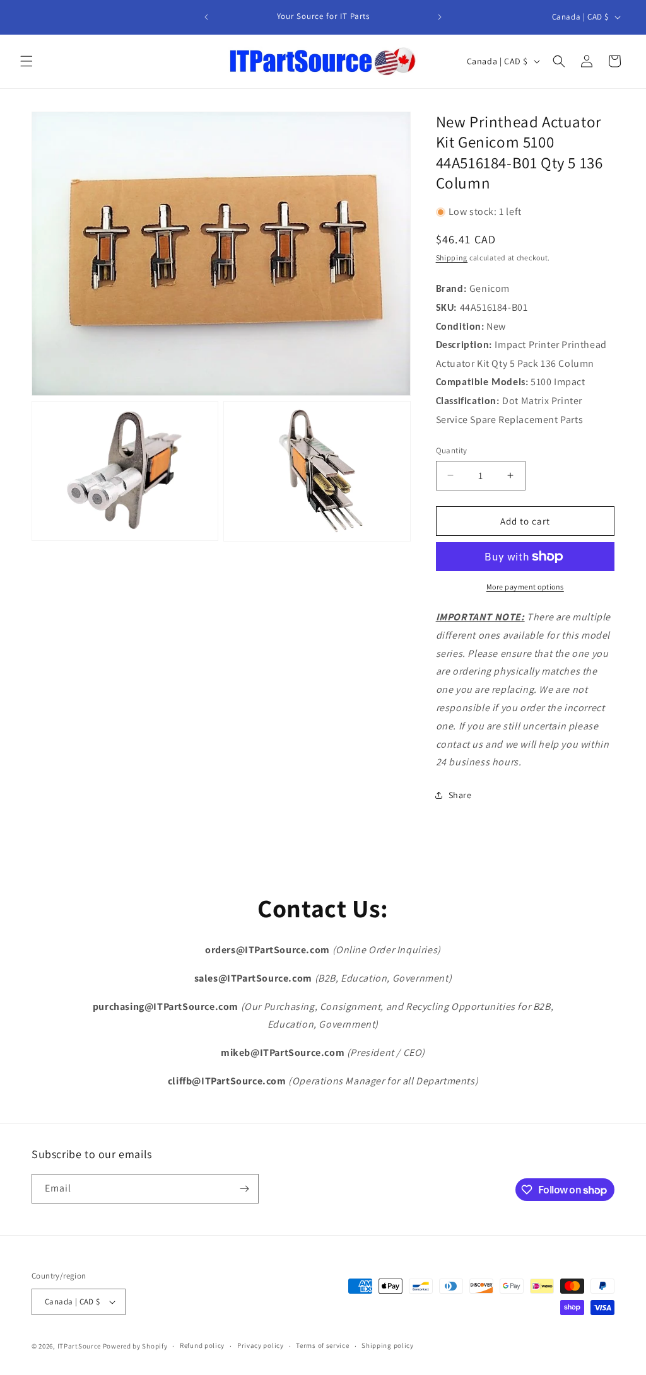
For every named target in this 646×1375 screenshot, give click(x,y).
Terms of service (322, 1345)
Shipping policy (387, 1345)
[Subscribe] (244, 1189)
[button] (26, 61)
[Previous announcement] (206, 17)
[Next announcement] (440, 17)
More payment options (525, 586)
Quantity (451, 450)
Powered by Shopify (135, 1346)
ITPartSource (79, 1346)
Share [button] (460, 795)
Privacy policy (260, 1345)
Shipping (452, 257)
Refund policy (202, 1345)
